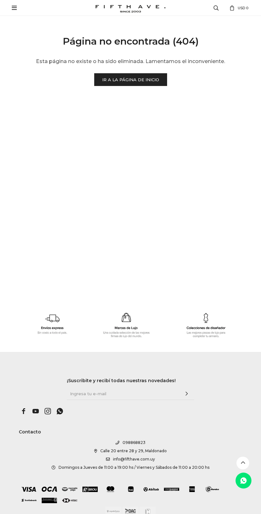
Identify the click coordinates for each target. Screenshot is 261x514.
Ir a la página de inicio (130, 79)
